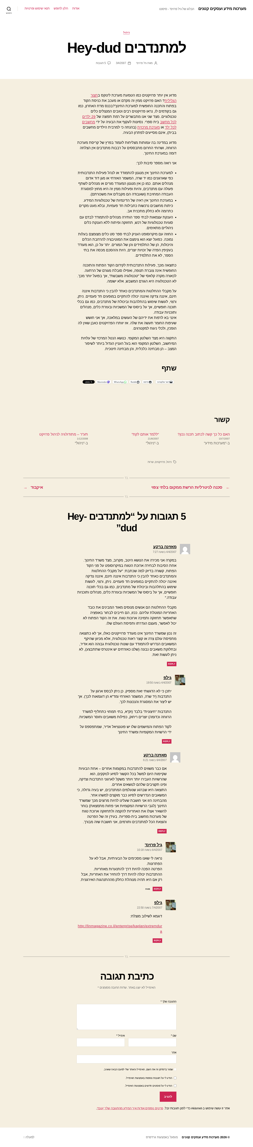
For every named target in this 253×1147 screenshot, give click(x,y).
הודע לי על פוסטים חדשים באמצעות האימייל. (148, 1085)
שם (173, 1035)
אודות (75, 8)
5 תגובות (101, 63)
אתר (173, 1052)
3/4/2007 (121, 63)
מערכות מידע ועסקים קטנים (222, 9)
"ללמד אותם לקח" (145, 434)
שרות (151, 461)
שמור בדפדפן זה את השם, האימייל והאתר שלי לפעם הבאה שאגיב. (138, 1069)
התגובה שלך (168, 1001)
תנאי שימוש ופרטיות (37, 8)
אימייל (120, 1035)
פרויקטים (160, 461)
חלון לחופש (61, 8)
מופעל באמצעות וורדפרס (162, 1137)
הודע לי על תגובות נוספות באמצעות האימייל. (148, 1077)
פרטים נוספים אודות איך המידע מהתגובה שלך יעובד (130, 1108)
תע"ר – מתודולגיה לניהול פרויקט (63, 434)
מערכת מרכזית (148, 127)
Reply (171, 664)
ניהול (126, 32)
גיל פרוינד (141, 63)
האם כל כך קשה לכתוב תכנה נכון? (204, 434)
